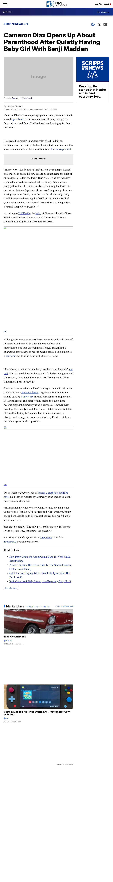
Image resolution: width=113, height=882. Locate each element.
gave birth (18, 119)
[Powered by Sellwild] (69, 764)
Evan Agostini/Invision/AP (22, 98)
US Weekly (24, 213)
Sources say (27, 396)
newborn (10, 355)
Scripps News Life (16, 24)
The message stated (61, 149)
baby (38, 213)
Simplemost (46, 537)
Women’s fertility (30, 392)
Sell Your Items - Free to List (37, 607)
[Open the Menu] (4, 4)
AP (5, 331)
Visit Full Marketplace (64, 606)
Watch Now (102, 4)
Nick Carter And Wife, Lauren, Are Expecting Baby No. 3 (40, 581)
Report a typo (10, 588)
